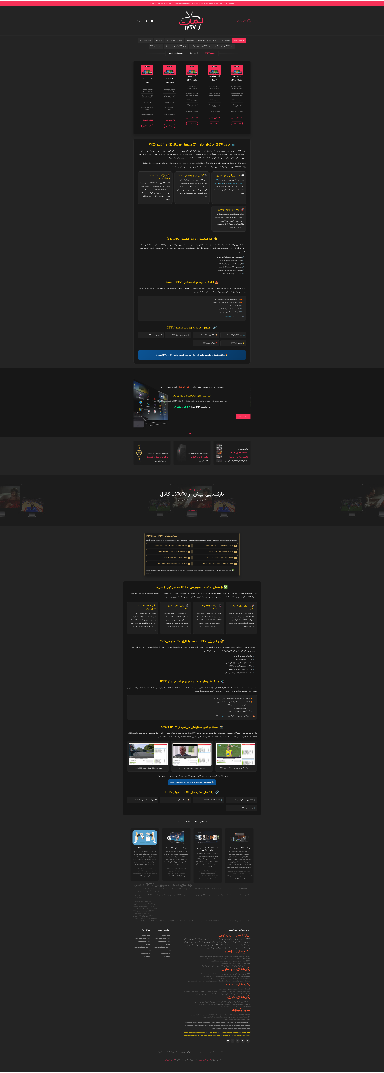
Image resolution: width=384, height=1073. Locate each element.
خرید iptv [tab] (194, 53)
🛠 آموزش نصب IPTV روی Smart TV (146, 800)
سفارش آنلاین (241, 417)
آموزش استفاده (165, 953)
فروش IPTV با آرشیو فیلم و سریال (176, 46)
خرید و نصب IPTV (155, 46)
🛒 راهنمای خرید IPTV (248, 808)
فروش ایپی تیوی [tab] (176, 53)
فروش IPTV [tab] (210, 53)
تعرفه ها (199, 1052)
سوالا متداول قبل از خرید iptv (207, 41)
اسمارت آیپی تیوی (205, 1060)
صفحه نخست (223, 1052)
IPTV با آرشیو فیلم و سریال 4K (162, 948)
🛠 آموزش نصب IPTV (155, 335)
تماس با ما (210, 1052)
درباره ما (159, 1052)
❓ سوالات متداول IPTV (210, 343)
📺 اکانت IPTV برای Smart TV (213, 800)
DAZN (235, 183)
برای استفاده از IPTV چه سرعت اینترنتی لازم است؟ (172, 546)
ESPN (217, 183)
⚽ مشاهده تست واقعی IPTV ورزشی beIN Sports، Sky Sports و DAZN (192, 782)
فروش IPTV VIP (225, 41)
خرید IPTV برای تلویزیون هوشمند (201, 46)
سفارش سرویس (192, 510)
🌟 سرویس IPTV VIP (238, 343)
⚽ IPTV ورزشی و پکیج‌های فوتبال (245, 800)
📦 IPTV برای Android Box (209, 335)
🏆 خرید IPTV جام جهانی (182, 800)
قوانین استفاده (171, 1052)
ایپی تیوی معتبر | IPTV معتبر (176, 848)
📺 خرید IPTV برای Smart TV (236, 335)
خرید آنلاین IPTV (144, 848)
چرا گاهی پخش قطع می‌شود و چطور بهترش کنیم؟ (219, 558)
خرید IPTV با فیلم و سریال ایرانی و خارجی (207, 849)
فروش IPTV (190, 41)
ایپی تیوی (159, 41)
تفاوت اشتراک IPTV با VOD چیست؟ (176, 558)
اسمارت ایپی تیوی (169, 1060)
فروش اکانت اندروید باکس (174, 41)
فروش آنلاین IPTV (145, 41)
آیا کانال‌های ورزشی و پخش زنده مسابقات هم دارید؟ (172, 552)
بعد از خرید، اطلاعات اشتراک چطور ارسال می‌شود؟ (219, 564)
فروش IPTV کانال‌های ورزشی (239, 848)
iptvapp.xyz (228, 316)
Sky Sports (228, 183)
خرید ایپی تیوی (239, 41)
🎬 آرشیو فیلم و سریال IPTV (181, 335)
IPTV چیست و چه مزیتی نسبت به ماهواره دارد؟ (220, 546)
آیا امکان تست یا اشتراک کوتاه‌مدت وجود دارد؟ (173, 564)
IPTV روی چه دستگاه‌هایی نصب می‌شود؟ (222, 552)
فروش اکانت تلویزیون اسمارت (164, 942)
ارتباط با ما (167, 956)
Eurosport (241, 183)
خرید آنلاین (237, 123)
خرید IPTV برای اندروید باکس (224, 46)
